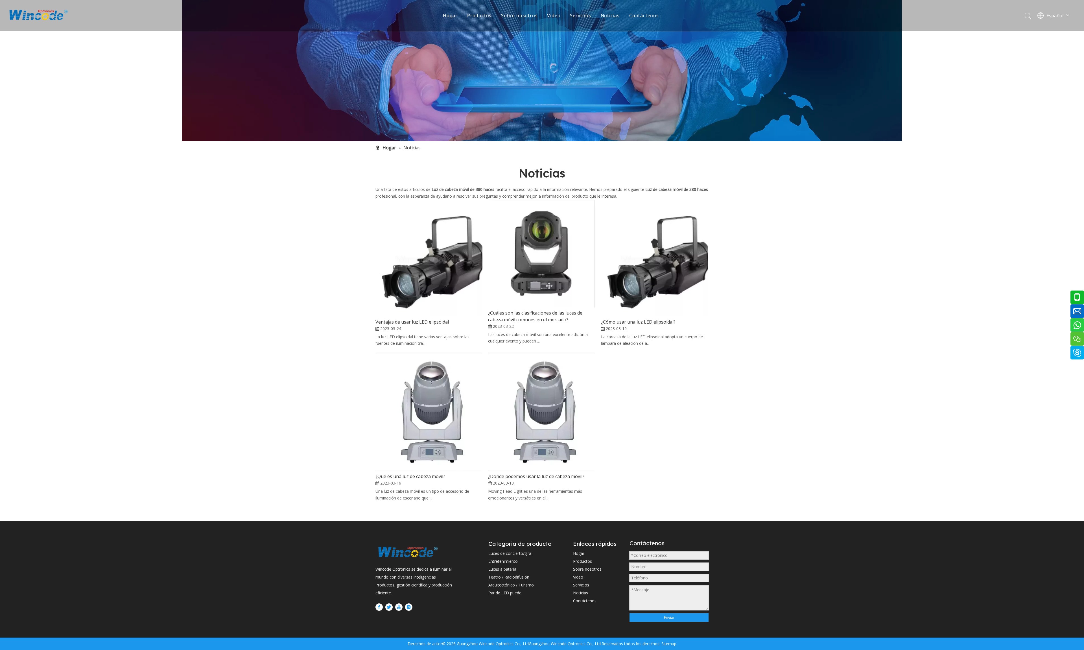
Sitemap (668, 643)
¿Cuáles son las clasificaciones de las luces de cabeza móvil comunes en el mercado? (535, 316)
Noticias (610, 15)
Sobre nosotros (519, 15)
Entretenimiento (503, 561)
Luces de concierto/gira (509, 553)
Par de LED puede (504, 593)
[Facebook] (379, 606)
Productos (479, 15)
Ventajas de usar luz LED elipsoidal (412, 322)
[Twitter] (389, 606)
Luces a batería (502, 569)
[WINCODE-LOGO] (407, 551)
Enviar (669, 617)
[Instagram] (408, 606)
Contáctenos (644, 15)
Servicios (580, 15)
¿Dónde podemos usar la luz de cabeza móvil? (536, 476)
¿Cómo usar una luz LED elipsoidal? (638, 322)
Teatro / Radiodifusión (508, 577)
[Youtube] (399, 606)
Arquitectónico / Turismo (511, 585)
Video (553, 15)
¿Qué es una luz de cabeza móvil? (410, 476)
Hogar (450, 15)
